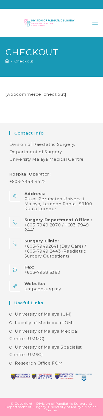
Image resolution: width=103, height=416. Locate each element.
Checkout (24, 61)
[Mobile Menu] (95, 22)
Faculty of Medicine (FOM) (44, 322)
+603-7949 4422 (27, 181)
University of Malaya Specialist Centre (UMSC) (45, 350)
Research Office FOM (39, 363)
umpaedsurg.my (42, 288)
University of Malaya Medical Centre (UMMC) (43, 335)
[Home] (7, 61)
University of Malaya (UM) (43, 314)
